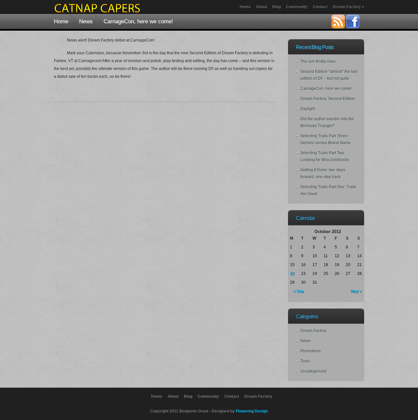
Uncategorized (313, 371)
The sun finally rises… (320, 61)
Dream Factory (348, 7)
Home (245, 7)
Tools (305, 361)
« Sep (298, 291)
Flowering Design (252, 411)
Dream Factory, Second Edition (327, 98)
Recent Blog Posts (314, 47)
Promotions (310, 351)
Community (297, 7)
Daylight (307, 109)
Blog (276, 7)
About (261, 7)
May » (356, 291)
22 (292, 273)
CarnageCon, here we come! (326, 88)
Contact (320, 7)
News (86, 21)
